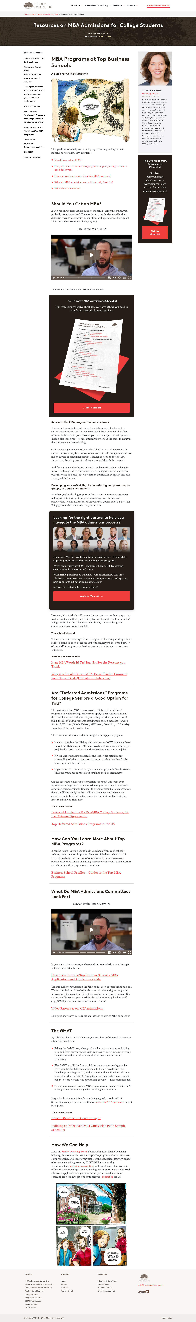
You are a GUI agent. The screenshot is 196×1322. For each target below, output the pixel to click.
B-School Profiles (105, 1287)
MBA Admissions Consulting (37, 1281)
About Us (75, 5)
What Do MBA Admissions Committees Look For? (34, 143)
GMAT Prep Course (33, 1301)
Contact (64, 1287)
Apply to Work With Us (158, 5)
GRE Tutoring (30, 1308)
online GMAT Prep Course (109, 1102)
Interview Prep (31, 1294)
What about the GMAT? (67, 188)
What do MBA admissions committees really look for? (84, 182)
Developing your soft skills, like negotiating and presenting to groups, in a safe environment (34, 94)
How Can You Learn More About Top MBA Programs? (33, 131)
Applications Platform (34, 1291)
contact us (107, 1176)
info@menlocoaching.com (151, 1285)
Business (57, 872)
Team (63, 1281)
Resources (102, 1274)
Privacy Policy (166, 1318)
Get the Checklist (92, 407)
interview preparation (81, 1166)
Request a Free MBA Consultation (39, 1284)
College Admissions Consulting (38, 1287)
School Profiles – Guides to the (85, 872)
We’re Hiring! (67, 1291)
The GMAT (28, 152)
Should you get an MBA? (68, 160)
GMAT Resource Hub (106, 1291)
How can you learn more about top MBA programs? (83, 176)
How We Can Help (32, 157)
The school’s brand (32, 106)
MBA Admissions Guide (107, 1281)
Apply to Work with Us (91, 596)
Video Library (103, 1284)
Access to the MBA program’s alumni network (32, 78)
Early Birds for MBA (33, 1298)
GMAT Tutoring (31, 1304)
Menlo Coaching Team (74, 1151)
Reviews (64, 1284)
